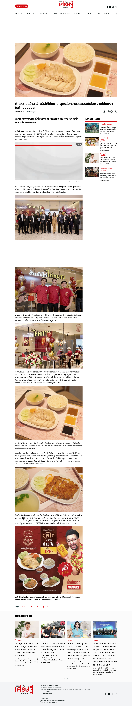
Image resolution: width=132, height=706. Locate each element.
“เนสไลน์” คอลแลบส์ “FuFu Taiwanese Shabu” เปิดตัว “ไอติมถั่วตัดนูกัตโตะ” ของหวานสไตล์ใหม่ (53, 648)
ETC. (76, 13)
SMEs (17, 13)
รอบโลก (109, 124)
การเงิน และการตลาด (62, 13)
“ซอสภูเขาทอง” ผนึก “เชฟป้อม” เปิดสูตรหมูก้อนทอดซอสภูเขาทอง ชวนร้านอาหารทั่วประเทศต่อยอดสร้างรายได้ (108, 160)
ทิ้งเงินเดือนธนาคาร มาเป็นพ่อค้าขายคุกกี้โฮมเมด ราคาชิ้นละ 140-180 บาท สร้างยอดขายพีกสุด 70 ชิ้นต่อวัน (108, 177)
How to (29, 13)
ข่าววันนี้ (103, 124)
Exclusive (103, 138)
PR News (88, 13)
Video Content (103, 13)
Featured (110, 138)
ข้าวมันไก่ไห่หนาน (24, 607)
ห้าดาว (32, 607)
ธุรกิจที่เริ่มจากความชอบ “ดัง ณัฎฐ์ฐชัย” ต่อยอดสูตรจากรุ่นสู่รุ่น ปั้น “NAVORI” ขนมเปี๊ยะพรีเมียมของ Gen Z (108, 146)
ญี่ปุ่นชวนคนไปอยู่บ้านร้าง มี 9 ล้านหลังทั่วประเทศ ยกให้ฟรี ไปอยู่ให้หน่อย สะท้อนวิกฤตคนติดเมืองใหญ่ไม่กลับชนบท (108, 131)
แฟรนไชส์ (43, 13)
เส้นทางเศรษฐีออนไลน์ (42, 607)
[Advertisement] (66, 29)
